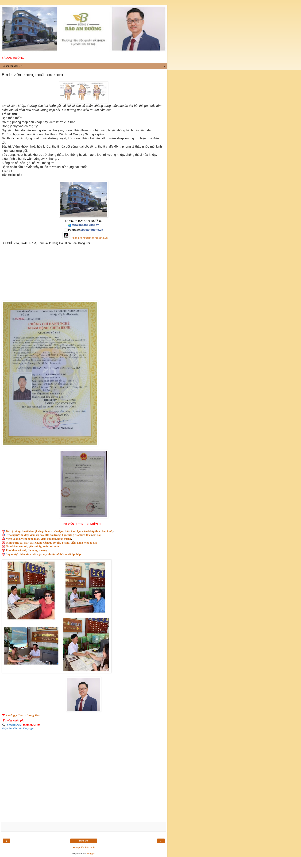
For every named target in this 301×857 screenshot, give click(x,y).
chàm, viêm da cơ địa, (48, 542)
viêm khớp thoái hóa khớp (97, 531)
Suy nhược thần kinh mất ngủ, (24, 554)
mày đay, (29, 542)
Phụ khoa (12, 550)
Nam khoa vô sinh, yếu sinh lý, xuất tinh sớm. (33, 546)
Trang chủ (83, 841)
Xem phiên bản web (84, 847)
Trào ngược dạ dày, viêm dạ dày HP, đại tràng (33, 534)
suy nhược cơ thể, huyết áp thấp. (62, 554)
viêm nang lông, (80, 542)
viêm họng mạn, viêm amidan (38, 538)
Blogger (91, 853)
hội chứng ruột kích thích (77, 534)
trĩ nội (97, 534)
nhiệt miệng (64, 538)
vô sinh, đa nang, (28, 550)
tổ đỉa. (93, 542)
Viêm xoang (13, 538)
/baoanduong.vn (92, 229)
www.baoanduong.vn (85, 224)
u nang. (43, 550)
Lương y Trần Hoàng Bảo (23, 715)
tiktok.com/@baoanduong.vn (90, 237)
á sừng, (65, 542)
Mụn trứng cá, (14, 542)
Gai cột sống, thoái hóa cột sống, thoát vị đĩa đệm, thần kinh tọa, (43, 531)
